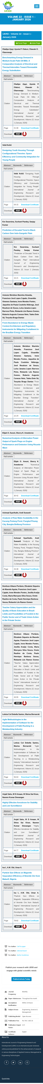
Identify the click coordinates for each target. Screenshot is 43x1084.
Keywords (17, 76)
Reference (28, 76)
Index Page (35, 43)
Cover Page (22, 43)
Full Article (8, 79)
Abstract (7, 76)
